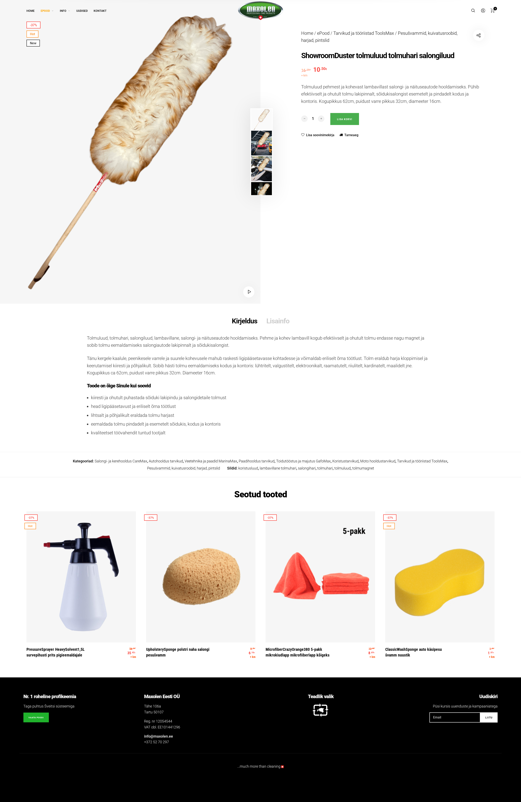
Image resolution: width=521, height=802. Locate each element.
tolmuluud (342, 468)
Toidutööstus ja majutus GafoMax (303, 461)
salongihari (307, 468)
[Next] (228, 151)
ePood (323, 33)
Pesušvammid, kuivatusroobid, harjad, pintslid (183, 468)
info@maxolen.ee (158, 736)
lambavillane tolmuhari (278, 468)
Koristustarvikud (345, 461)
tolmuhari (325, 468)
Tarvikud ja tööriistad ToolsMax (363, 33)
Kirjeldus (244, 321)
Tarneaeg (351, 135)
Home (307, 33)
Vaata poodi (36, 717)
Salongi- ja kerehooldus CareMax (121, 461)
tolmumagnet (363, 468)
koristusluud (248, 468)
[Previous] (27, 151)
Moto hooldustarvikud (377, 461)
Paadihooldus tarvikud (257, 461)
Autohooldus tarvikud (166, 461)
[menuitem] (33, 11)
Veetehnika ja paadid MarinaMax (211, 461)
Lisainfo (277, 321)
